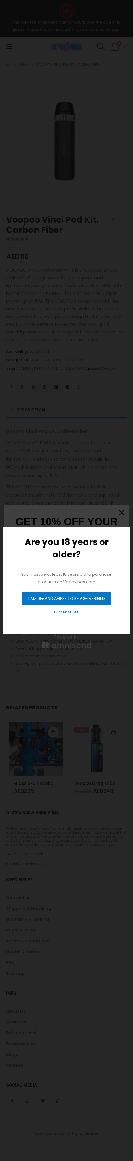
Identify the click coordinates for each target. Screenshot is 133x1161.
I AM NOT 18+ (66, 612)
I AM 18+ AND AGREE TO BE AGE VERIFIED (66, 598)
